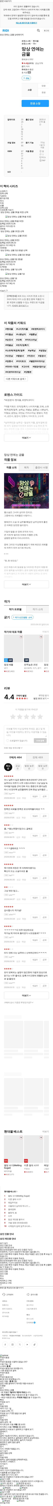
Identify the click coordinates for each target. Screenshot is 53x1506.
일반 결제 (16, 1442)
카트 (2, 203)
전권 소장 (35, 103)
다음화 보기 (5, 1475)
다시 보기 (14, 1475)
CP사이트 (5, 1313)
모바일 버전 (5, 1503)
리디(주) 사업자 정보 (9, 1332)
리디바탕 (5, 1316)
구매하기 (11, 1462)
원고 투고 (29, 1305)
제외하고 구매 (6, 1281)
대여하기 (3, 1462)
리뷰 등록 (40, 740)
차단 (24, 798)
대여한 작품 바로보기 (25, 1383)
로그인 (46, 30)
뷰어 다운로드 (7, 1309)
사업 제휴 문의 (31, 1309)
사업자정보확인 (38, 1335)
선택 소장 (4, 208)
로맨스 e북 (26, 41)
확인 (2, 1400)
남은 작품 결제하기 (8, 1383)
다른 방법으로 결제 (8, 1370)
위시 (2, 201)
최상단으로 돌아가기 (15, 1287)
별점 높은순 (29, 767)
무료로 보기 (5, 1413)
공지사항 (34, 1294)
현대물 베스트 (10, 1191)
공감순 (17, 767)
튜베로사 (25, 69)
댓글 (35, 796)
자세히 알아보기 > (20, 305)
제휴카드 (5, 1305)
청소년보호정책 (27, 1335)
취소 (2, 1276)
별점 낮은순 (42, 767)
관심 (27, 78)
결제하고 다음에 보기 (24, 1429)
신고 (19, 798)
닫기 (6, 1451)
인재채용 (29, 1322)
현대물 (36, 41)
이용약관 (5, 1335)
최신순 (8, 767)
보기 (2, 1451)
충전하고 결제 (6, 1442)
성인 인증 (4, 1271)
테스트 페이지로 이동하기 (26, 23)
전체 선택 (4, 193)
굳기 (23, 66)
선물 (2, 205)
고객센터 (9, 1294)
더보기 (45, 631)
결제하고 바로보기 (7, 1429)
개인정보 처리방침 (14, 1335)
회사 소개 (29, 1319)
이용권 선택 (5, 1411)
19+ (34, 43)
